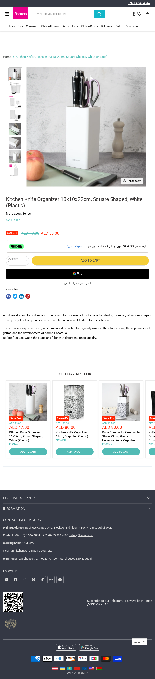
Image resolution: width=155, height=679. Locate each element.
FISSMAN (14, 444)
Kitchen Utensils (50, 26)
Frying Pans (16, 26)
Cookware (32, 26)
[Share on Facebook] (8, 296)
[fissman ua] (62, 669)
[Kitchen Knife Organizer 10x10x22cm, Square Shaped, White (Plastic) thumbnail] (15, 74)
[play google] (89, 647)
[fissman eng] (91, 669)
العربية (137, 641)
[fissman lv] (55, 669)
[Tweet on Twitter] (15, 296)
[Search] (99, 14)
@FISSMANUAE (97, 604)
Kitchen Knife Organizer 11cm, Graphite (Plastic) (72, 434)
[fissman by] (99, 669)
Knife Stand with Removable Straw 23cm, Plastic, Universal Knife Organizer (121, 436)
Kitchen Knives (89, 26)
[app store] (66, 647)
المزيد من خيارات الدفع (77, 283)
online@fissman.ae (81, 535)
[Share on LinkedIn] (21, 296)
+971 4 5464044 (139, 3)
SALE (119, 26)
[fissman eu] (84, 669)
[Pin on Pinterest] (27, 296)
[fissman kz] (69, 669)
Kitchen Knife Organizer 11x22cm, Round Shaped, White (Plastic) (26, 436)
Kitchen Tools (70, 26)
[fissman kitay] (77, 669)
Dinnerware (131, 26)
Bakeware (107, 26)
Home (7, 57)
